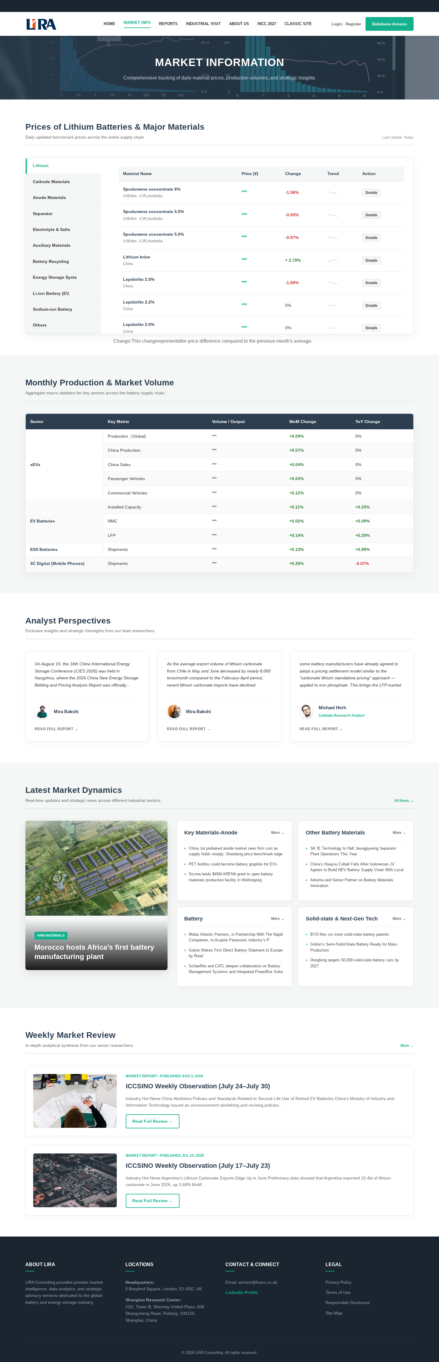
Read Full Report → (56, 729)
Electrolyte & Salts (51, 229)
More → (277, 833)
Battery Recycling (51, 261)
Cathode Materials (51, 181)
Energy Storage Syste (55, 277)
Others (40, 325)
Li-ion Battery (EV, (51, 293)
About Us (239, 24)
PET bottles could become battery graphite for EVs (233, 864)
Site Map (334, 1313)
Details (371, 193)
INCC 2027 (266, 24)
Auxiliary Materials (51, 245)
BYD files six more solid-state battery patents (349, 934)
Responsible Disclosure (348, 1302)
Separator (43, 213)
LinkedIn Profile (241, 1292)
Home (109, 24)
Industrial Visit (203, 24)
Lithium (40, 165)
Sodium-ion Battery (52, 309)
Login (336, 24)
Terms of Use (338, 1292)
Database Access (389, 24)
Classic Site (298, 24)
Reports (168, 24)
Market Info (137, 22)
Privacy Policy (338, 1282)
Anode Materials (49, 197)
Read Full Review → (152, 1121)
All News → (404, 801)
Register (353, 24)
